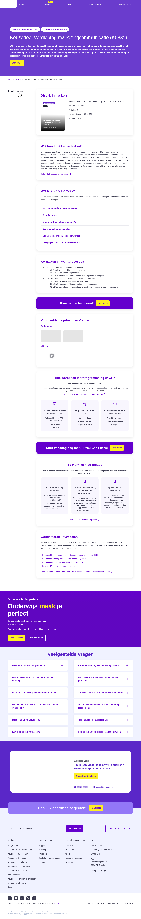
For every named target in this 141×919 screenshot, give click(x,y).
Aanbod (18, 79)
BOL (86, 114)
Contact (94, 840)
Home (10, 79)
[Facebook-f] (10, 898)
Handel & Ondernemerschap (25, 29)
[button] (23, 4)
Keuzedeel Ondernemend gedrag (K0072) (58, 566)
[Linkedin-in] (22, 898)
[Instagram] (34, 898)
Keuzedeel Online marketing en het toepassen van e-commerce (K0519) (70, 555)
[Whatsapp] (28, 898)
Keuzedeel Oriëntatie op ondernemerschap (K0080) (62, 562)
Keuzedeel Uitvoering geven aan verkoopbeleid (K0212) (64, 559)
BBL (90, 114)
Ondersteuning (45, 840)
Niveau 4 (80, 106)
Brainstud (56, 903)
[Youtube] (16, 898)
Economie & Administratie (55, 29)
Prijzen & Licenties (24, 828)
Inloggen (40, 828)
